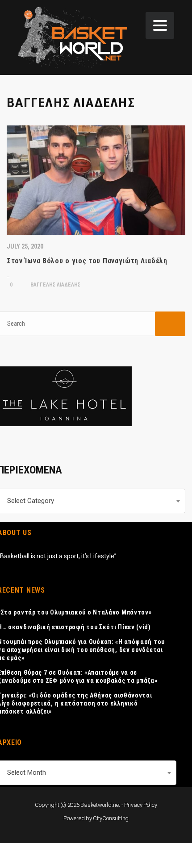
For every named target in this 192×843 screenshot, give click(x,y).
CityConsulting (111, 818)
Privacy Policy (140, 804)
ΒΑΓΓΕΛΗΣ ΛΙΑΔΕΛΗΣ (54, 285)
